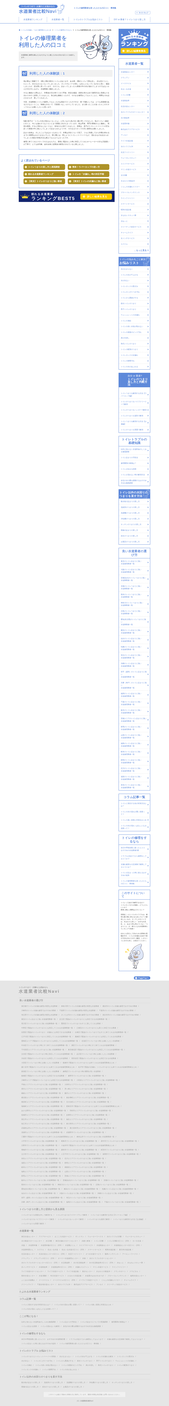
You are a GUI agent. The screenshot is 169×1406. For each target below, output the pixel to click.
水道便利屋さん (27, 1250)
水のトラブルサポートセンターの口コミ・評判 (39, 1263)
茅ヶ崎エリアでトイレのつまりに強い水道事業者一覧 (85, 1089)
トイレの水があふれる (129, 367)
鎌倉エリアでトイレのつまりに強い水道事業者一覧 (41, 1093)
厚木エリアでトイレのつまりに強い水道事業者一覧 (41, 1089)
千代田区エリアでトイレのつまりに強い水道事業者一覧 (42, 1050)
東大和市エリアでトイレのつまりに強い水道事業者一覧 (87, 1124)
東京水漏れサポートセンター (67, 1241)
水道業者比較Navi (39, 990)
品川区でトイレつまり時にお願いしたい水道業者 (95, 1054)
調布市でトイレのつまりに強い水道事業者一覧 (79, 1150)
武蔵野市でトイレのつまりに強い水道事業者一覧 (85, 1132)
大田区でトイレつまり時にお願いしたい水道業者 (40, 1063)
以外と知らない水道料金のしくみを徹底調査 (134, 450)
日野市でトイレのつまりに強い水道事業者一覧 (39, 1145)
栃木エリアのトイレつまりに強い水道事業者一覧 (40, 1180)
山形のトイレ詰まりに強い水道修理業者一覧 (131, 736)
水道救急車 (125, 101)
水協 (23, 1245)
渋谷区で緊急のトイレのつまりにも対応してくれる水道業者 (44, 1058)
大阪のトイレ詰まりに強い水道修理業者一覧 (131, 571)
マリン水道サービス (128, 169)
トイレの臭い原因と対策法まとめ (134, 820)
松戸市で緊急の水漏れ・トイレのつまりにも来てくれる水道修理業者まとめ (107, 1067)
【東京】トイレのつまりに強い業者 (45, 181)
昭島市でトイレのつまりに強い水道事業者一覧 (79, 1141)
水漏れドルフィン (82, 1267)
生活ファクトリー (128, 152)
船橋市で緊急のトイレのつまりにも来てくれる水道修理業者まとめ (88, 1063)
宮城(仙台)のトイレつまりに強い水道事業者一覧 (133, 579)
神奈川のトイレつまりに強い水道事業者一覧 (132, 604)
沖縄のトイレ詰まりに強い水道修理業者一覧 (131, 664)
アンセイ (124, 135)
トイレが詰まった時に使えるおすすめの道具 (134, 874)
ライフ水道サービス (55, 1271)
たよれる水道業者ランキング (34, 1291)
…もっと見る (140, 250)
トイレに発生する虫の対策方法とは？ (134, 804)
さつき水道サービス (93, 1254)
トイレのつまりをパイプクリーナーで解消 (134, 403)
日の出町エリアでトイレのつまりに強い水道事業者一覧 (87, 1102)
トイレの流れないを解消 (50, 1326)
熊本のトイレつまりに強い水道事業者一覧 (131, 595)
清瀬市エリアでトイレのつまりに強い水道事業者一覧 (42, 1132)
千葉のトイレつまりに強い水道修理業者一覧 (121, 1202)
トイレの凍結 (126, 321)
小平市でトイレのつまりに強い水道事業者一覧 (39, 1141)
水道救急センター (128, 72)
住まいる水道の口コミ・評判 (73, 1250)
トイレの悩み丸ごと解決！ (133, 261)
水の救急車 (125, 118)
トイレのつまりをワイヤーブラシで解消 (71, 1215)
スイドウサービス (128, 164)
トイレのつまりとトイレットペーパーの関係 (38, 1356)
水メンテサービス (128, 238)
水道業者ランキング (32, 19)
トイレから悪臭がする (129, 298)
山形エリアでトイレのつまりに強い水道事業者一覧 (84, 1172)
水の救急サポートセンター (31, 1241)
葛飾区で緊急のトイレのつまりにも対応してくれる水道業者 (98, 1037)
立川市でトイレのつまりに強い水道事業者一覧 (39, 1154)
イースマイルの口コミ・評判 (64, 1280)
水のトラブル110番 (114, 1237)
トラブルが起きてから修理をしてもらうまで (134, 857)
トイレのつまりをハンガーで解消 (134, 410)
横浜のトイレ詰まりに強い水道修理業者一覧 (131, 631)
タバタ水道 (137, 1241)
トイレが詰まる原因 (128, 469)
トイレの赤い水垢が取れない (132, 326)
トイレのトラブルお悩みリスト (88, 19)
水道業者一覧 (57, 19)
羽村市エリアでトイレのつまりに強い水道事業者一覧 (90, 1111)
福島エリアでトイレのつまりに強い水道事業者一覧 (41, 1172)
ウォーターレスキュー (133, 1237)
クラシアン (125, 78)
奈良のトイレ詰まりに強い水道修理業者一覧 (131, 786)
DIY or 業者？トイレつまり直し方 (130, 19)
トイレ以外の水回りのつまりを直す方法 (133, 494)
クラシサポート (120, 1271)
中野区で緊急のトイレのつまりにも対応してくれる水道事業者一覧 (47, 1028)
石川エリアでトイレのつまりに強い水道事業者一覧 (84, 1158)
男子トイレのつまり (128, 309)
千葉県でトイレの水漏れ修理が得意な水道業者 (77, 1010)
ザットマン (79, 1237)
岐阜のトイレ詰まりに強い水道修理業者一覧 (131, 753)
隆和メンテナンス (112, 1254)
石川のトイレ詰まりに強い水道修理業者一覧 (131, 769)
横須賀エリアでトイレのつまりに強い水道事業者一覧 (42, 1098)
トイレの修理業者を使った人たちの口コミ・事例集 (134, 882)
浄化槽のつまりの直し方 (130, 519)
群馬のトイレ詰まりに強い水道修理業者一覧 (131, 728)
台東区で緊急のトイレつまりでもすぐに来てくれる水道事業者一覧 (100, 1032)
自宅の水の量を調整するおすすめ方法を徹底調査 (134, 481)
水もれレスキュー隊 (128, 215)
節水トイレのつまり (128, 303)
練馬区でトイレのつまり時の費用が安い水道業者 (82, 1071)
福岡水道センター (137, 1276)
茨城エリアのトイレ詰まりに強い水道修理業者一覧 (134, 719)
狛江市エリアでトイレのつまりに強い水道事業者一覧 (42, 1124)
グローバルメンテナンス (130, 192)
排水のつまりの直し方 (129, 536)
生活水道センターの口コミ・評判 (52, 1254)
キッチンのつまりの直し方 (131, 524)
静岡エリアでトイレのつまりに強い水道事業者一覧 (84, 1163)
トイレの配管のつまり (129, 349)
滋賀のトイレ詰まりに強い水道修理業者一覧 (131, 778)
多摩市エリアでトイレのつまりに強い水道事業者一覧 (86, 1115)
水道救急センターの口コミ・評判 (127, 1245)
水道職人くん (70, 1245)
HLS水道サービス (57, 1276)
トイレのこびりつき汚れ (130, 292)
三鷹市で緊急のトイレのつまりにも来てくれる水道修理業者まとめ (47, 1137)
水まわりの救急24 (128, 181)
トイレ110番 (125, 95)
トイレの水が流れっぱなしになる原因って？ (134, 827)
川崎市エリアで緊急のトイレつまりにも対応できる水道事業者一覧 (47, 1080)
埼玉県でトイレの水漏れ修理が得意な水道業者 (39, 1015)
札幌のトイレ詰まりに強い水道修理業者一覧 (131, 648)
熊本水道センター (28, 1276)
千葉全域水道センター (45, 1284)
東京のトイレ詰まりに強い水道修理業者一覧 (131, 562)
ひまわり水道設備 (74, 1276)
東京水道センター (28, 1237)
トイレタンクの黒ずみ (129, 286)
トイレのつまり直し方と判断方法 (138, 380)
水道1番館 (43, 1276)
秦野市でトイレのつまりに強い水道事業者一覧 (86, 1076)
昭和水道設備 (126, 210)
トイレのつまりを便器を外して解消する (36, 1215)
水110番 (124, 175)
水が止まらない (127, 269)
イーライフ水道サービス (88, 1280)
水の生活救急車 (79, 1263)
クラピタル (134, 1271)
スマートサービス (128, 204)
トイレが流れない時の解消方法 (133, 475)
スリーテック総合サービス (131, 227)
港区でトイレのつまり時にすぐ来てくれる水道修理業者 (92, 1045)
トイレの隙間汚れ (128, 361)
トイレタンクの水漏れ (129, 355)
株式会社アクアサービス (130, 129)
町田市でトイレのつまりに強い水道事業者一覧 (119, 1150)
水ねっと (124, 221)
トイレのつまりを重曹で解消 (132, 430)
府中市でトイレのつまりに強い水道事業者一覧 (119, 1141)
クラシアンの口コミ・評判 (44, 1258)
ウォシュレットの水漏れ (130, 315)
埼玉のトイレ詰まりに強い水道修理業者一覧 (131, 656)
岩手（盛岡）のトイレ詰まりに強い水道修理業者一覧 (134, 674)
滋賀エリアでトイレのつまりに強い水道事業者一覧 (41, 1163)
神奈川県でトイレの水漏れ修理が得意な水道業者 (80, 1006)
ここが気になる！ (28, 1316)
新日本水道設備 (125, 1250)
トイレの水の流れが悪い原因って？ (133, 813)
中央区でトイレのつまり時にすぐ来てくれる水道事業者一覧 (44, 1045)
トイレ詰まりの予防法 (129, 458)
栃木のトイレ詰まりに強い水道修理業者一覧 (131, 711)
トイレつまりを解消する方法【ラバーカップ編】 (134, 394)
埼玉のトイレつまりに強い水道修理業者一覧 (83, 1198)
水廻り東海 (86, 1241)
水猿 (84, 1258)
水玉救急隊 (65, 1263)
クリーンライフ (27, 1284)
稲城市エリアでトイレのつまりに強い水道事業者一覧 (42, 1115)
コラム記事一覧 (134, 797)
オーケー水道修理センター (68, 1258)
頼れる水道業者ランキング (40, 174)
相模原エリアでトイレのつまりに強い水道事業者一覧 (85, 1167)
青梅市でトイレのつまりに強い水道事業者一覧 (39, 1150)
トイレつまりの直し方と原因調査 (44, 167)
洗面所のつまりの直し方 (130, 507)
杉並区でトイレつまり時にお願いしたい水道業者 (100, 1041)
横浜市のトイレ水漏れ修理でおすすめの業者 (120, 1006)
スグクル (124, 244)
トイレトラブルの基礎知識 (134, 441)
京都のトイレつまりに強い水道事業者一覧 (131, 587)
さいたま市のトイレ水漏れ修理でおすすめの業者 (80, 1015)
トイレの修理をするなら (134, 839)
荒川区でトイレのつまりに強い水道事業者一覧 (39, 1024)
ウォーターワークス (95, 1237)
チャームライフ (127, 233)
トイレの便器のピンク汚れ (131, 332)
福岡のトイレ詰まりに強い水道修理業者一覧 (131, 695)
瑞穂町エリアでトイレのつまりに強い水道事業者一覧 (42, 1106)
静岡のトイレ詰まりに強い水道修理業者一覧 (131, 761)
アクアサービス (45, 1237)
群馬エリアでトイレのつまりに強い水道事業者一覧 (41, 1176)
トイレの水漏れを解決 (104, 1356)
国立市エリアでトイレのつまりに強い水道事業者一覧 (42, 1119)
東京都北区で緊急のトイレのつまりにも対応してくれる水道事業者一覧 (95, 1050)
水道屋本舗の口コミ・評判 (51, 1245)
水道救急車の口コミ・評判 (61, 1267)
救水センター (87, 1271)
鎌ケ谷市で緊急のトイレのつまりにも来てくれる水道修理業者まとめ (48, 1067)
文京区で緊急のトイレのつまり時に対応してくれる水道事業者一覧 (47, 1054)
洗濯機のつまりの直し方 (130, 513)
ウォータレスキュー (128, 158)
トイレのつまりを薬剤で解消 (132, 416)
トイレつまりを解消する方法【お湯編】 (134, 422)
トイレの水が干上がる (129, 275)
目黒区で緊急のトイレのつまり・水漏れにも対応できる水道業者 (46, 1032)
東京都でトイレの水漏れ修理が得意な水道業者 (39, 1006)
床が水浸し (125, 338)
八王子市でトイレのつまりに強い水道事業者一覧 (80, 1154)
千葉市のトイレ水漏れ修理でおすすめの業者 (116, 1010)
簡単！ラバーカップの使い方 (86, 167)
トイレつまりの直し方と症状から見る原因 (42, 1209)
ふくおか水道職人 (28, 1280)
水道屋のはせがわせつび (94, 1276)
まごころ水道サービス (63, 1237)
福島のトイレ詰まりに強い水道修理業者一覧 (131, 744)
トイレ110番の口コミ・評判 (118, 1241)
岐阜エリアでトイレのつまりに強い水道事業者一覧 (41, 1167)
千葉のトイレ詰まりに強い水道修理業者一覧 (131, 703)
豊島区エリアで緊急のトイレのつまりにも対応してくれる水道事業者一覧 (49, 1041)
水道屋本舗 (125, 124)
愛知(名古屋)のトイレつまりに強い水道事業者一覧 (133, 622)
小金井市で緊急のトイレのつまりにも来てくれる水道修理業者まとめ (87, 1145)
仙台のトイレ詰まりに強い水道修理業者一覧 (131, 640)
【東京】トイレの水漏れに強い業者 (89, 181)
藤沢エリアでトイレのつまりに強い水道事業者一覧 (84, 1093)
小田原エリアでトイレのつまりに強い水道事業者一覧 (97, 1080)
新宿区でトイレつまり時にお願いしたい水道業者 (40, 1071)
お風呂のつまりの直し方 (130, 542)
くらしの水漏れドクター (130, 187)
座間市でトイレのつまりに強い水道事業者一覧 (121, 1154)
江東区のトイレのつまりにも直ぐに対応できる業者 (96, 1028)
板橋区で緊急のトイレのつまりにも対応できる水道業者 (42, 1076)
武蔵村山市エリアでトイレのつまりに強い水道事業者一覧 (43, 1128)
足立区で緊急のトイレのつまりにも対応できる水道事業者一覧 (83, 1019)
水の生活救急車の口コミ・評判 (101, 1263)
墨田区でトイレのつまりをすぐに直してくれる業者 (81, 1024)
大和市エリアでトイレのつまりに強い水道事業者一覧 (85, 1084)
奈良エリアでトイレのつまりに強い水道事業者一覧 (41, 1158)
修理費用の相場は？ (128, 463)
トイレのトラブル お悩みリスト (36, 1350)
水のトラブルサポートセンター (133, 112)
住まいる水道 (126, 89)
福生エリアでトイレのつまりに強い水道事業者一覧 (86, 1119)
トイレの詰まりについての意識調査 (94, 1322)
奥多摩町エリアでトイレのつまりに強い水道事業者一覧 (87, 1098)
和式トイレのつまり (128, 344)
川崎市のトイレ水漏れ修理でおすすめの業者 (38, 1010)
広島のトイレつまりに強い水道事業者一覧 (131, 612)
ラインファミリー (128, 198)
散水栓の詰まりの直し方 (130, 501)
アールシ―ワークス (130, 1254)
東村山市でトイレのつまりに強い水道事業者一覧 (95, 1137)
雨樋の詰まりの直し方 (129, 530)
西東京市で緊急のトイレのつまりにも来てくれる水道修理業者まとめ (92, 1106)
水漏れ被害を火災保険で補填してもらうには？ (134, 865)
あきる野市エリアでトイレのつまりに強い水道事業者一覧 (43, 1111)
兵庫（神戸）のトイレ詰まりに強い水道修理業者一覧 (134, 685)
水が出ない (125, 280)
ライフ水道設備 (127, 141)
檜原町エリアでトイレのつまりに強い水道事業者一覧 (42, 1102)
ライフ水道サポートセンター (32, 1271)
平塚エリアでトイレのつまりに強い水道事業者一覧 (41, 1084)
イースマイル (126, 83)
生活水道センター (128, 106)
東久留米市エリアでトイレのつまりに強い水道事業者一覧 (92, 1128)
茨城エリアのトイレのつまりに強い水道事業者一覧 (84, 1176)
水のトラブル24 (127, 146)
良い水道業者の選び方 (134, 553)
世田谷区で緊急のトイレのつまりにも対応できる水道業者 (93, 1058)
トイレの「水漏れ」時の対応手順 (88, 174)
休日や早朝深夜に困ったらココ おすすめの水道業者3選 (134, 849)
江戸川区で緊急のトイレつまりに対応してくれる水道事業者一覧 (46, 1037)
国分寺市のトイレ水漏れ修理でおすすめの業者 (121, 1015)
